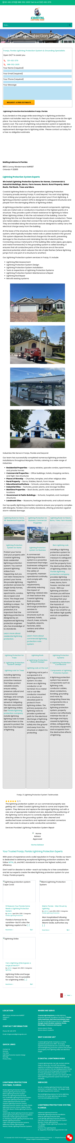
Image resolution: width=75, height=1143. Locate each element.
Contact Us (6, 1041)
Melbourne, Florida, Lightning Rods (13, 1116)
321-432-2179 (12, 60)
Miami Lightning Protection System (14, 1085)
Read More (9, 921)
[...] (28, 917)
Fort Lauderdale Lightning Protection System (17, 1089)
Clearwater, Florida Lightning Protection (15, 1108)
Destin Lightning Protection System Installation (17, 1107)
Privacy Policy (7, 1051)
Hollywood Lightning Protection (48, 1104)
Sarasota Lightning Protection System (15, 1095)
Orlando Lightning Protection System (14, 1084)
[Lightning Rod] (37, 660)
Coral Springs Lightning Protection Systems (51, 1110)
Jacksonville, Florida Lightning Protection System (18, 1105)
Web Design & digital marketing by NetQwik (48, 1130)
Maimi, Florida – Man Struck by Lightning (55, 883)
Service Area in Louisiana (46, 1022)
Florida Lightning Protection (14, 907)
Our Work (6, 1045)
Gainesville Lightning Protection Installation (51, 1106)
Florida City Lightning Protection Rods (14, 1087)
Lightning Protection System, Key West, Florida (17, 1097)
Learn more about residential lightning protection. (13, 636)
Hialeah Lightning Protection (12, 1112)
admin (9, 905)
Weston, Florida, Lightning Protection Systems (17, 1118)
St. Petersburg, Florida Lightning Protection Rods (18, 1110)
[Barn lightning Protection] (60, 525)
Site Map (5, 1049)
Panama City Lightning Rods (47, 1120)
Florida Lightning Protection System (14, 1082)
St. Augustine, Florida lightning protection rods (52, 1122)
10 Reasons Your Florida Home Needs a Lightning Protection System (19, 883)
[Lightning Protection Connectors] (60, 662)
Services (5, 1043)
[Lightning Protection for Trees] (14, 662)
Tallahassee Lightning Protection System (16, 1091)
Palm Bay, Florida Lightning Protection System (52, 1112)
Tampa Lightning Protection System (14, 1093)
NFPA (11, 854)
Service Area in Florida (45, 1020)
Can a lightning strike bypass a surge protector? (19, 939)
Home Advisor (37, 836)
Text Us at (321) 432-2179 (41, 2)
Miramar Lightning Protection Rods (49, 1108)
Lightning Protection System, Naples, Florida (16, 1099)
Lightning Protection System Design (14, 1047)
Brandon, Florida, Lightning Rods (48, 1114)
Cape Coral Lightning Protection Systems (16, 1114)
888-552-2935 (13, 64)
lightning (8, 962)
